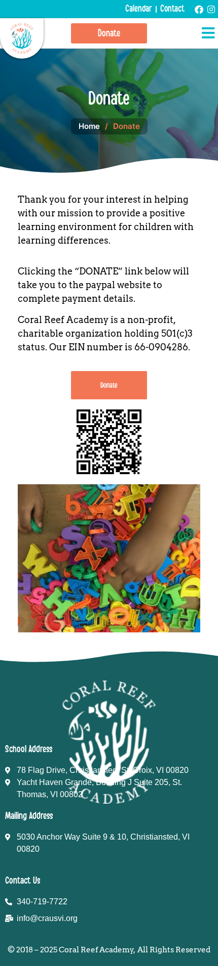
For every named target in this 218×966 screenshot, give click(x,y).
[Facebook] (199, 9)
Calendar (138, 9)
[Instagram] (211, 9)
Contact (172, 9)
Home (89, 126)
